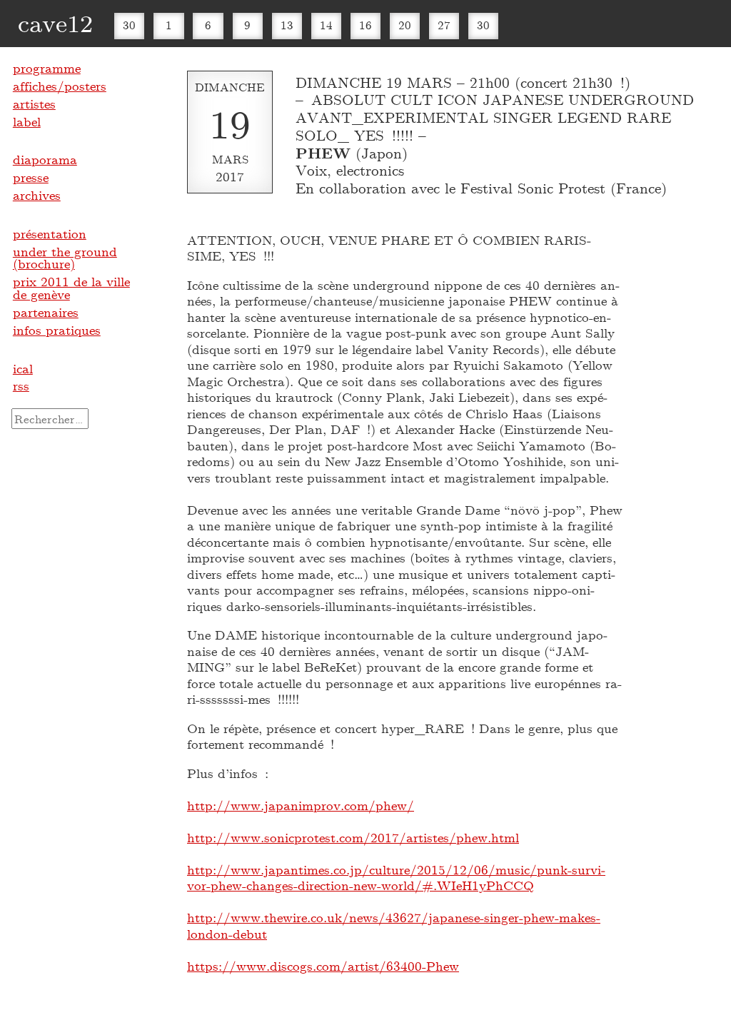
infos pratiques (57, 329)
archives (37, 195)
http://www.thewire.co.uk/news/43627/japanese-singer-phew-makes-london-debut (393, 925)
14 (326, 24)
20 (404, 24)
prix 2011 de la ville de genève (71, 287)
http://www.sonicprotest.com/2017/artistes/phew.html (353, 837)
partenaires (46, 312)
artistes (34, 103)
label (27, 121)
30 (129, 24)
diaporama (45, 159)
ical (23, 368)
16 (365, 24)
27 (444, 24)
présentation (49, 233)
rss (21, 385)
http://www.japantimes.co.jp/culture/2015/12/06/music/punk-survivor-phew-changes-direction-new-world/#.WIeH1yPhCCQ (396, 877)
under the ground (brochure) (65, 257)
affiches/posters (59, 85)
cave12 (55, 22)
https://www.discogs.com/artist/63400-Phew (323, 965)
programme (47, 68)
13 (287, 24)
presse (31, 177)
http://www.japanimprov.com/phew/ (300, 805)
